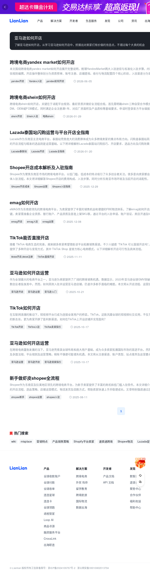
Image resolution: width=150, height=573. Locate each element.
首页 (19, 20)
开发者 (74, 21)
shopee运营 (35, 397)
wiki (13, 441)
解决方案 (56, 21)
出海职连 (49, 545)
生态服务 (91, 21)
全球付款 (49, 482)
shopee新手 (17, 397)
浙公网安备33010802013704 (93, 567)
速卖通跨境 (106, 441)
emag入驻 (32, 221)
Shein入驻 (32, 116)
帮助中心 (135, 507)
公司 (120, 21)
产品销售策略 (60, 441)
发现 (107, 21)
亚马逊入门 (50, 291)
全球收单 (49, 489)
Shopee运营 (41, 186)
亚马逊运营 (34, 291)
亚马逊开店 (17, 291)
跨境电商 (81, 476)
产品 (40, 21)
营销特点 (42, 441)
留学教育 (81, 489)
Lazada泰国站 (19, 151)
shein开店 (16, 116)
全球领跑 (49, 507)
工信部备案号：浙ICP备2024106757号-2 (53, 567)
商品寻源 (49, 526)
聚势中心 (135, 489)
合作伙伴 (135, 495)
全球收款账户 (52, 476)
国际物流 (81, 501)
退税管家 (49, 513)
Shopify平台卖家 (84, 441)
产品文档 (108, 476)
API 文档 (108, 482)
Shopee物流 (125, 441)
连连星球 (49, 495)
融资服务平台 (52, 532)
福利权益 (135, 501)
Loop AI (49, 520)
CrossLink (50, 538)
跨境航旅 (81, 495)
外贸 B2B (82, 482)
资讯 (134, 21)
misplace (26, 441)
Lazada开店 (38, 151)
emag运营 (48, 221)
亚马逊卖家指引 (53, 362)
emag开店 (16, 221)
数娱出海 (81, 507)
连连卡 (48, 501)
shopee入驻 (53, 397)
